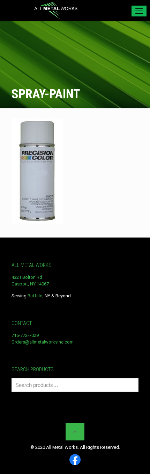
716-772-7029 (25, 335)
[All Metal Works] (55, 10)
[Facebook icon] (75, 460)
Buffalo (35, 295)
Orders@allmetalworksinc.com (43, 342)
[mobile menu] (139, 11)
